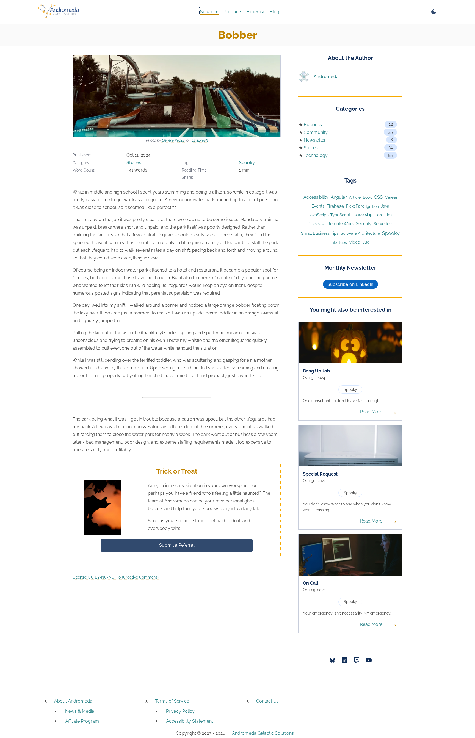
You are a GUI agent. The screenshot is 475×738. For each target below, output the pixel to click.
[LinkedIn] (344, 660)
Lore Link (384, 214)
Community (316, 132)
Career (391, 197)
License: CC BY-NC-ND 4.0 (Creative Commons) (116, 577)
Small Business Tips (319, 233)
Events (317, 206)
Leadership (362, 214)
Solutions (209, 11)
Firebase (335, 206)
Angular (339, 197)
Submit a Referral (176, 545)
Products (232, 11)
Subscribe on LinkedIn (350, 284)
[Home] (58, 11)
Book (367, 197)
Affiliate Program (82, 721)
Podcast (316, 223)
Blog (274, 11)
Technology (316, 155)
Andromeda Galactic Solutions (263, 733)
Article (355, 197)
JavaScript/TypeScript (329, 214)
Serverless (383, 223)
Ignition (372, 206)
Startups (339, 242)
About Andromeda (73, 701)
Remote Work (340, 223)
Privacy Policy (180, 711)
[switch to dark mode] (433, 11)
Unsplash (199, 140)
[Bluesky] (332, 660)
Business (313, 124)
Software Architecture (360, 233)
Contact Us (267, 701)
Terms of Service (172, 701)
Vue (365, 242)
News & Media (79, 711)
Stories (133, 162)
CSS (378, 197)
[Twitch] (356, 660)
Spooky (247, 162)
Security (363, 223)
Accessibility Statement (189, 721)
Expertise (256, 11)
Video (354, 242)
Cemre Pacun (173, 140)
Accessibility (315, 197)
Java (385, 206)
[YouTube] (369, 660)
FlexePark (355, 206)
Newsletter (315, 140)
